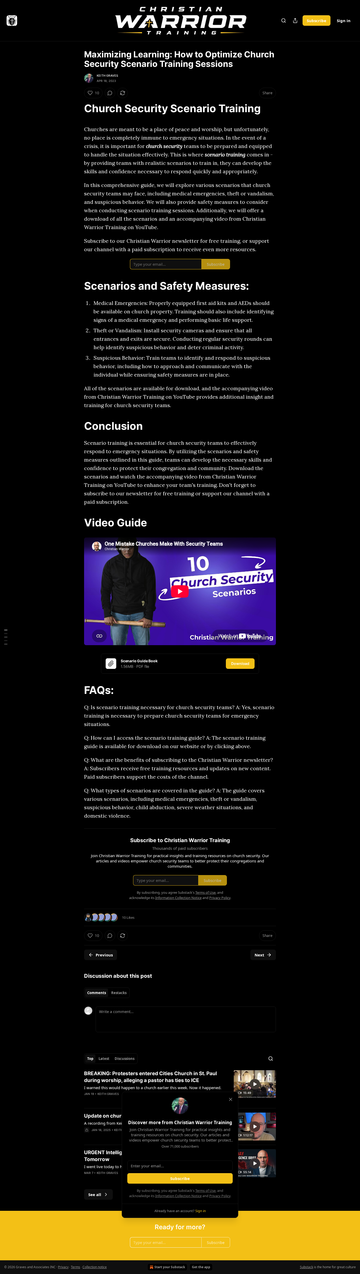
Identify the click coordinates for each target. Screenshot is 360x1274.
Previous (104, 954)
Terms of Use (205, 1190)
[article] (180, 1087)
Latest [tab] (104, 1058)
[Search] (283, 20)
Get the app (201, 1267)
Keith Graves (107, 75)
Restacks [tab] (119, 992)
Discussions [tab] (124, 1058)
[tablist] (107, 992)
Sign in (344, 20)
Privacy (63, 1267)
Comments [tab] (96, 992)
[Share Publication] (295, 20)
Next (259, 954)
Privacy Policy (219, 1195)
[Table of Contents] (5, 637)
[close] (230, 1099)
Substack (306, 1267)
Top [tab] (90, 1058)
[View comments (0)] (110, 93)
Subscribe (316, 20)
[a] (255, 1084)
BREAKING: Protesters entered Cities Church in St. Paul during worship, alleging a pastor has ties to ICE (150, 1076)
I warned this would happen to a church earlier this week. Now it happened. (152, 1087)
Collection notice (94, 1267)
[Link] (76, 108)
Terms (75, 1267)
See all (94, 1194)
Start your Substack (169, 1267)
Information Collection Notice (178, 1195)
